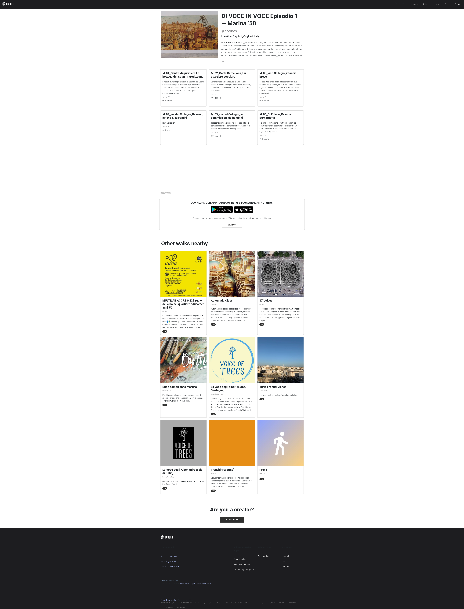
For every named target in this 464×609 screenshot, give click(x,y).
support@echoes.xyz (170, 561)
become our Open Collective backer (195, 583)
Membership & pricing (243, 564)
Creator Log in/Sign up (243, 569)
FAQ (284, 561)
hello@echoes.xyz (169, 556)
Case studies (263, 556)
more (224, 61)
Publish (414, 4)
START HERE (232, 519)
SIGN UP (232, 225)
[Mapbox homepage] (165, 193)
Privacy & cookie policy (169, 600)
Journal (285, 556)
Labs (437, 4)
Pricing (426, 4)
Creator (458, 4)
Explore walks (239, 559)
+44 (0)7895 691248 (170, 566)
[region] (232, 171)
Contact (285, 566)
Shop (447, 4)
